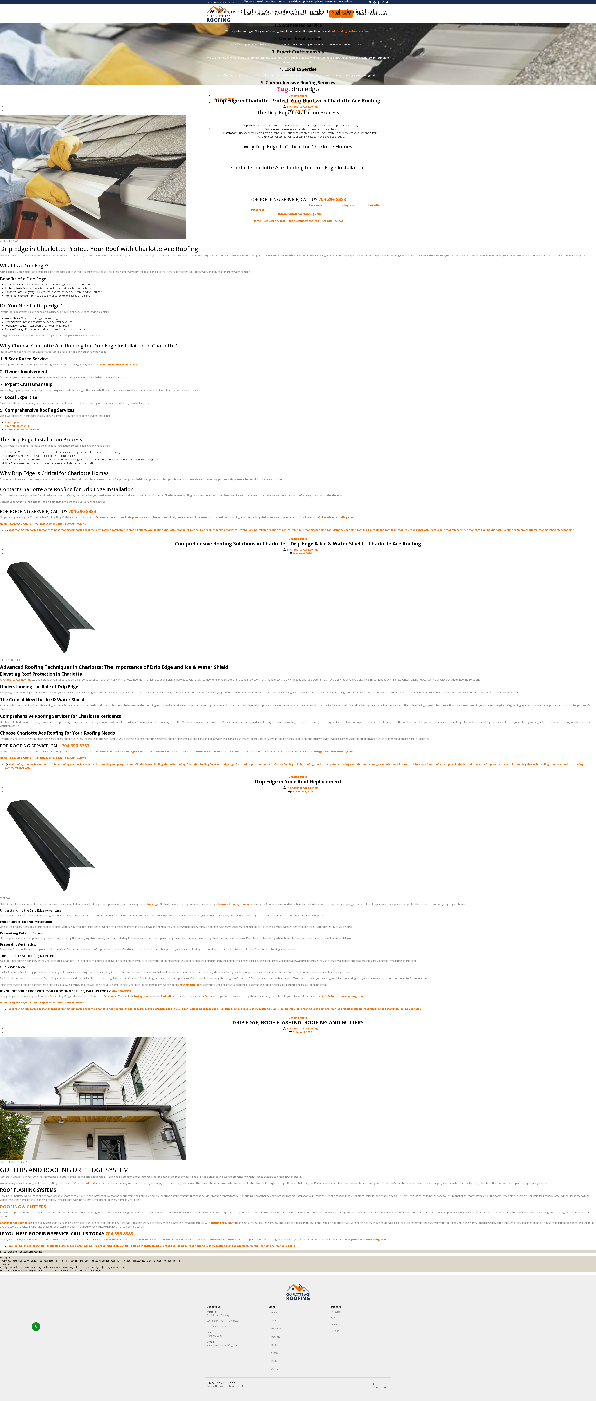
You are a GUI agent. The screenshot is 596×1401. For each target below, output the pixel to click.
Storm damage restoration (300, 102)
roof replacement (95, 1183)
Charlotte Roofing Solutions (204, 764)
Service (274, 1352)
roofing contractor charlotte (556, 530)
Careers (275, 1368)
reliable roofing (279, 1009)
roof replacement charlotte (463, 530)
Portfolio (275, 1336)
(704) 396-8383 (214, 1335)
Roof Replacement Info (303, 221)
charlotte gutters (35, 1246)
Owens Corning (247, 530)
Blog (273, 1344)
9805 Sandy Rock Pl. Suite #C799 (223, 1320)
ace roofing (15, 1246)
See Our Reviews (332, 221)
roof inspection (215, 1246)
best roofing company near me (115, 530)
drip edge (193, 530)
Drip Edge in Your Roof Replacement (298, 781)
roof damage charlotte (341, 530)
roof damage (321, 1009)
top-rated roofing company (235, 904)
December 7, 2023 (302, 791)
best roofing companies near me (74, 530)
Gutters (125, 1246)
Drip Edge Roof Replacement (224, 1009)
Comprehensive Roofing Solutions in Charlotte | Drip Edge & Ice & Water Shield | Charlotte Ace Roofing (298, 543)
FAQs (333, 1318)
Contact (275, 1360)
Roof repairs (300, 95)
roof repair (438, 530)
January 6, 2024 (302, 553)
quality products (221, 1222)
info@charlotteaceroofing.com (222, 1345)
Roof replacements (224, 99)
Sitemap (335, 1330)
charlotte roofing (175, 530)
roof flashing (197, 1246)
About (274, 1320)
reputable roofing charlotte (308, 530)
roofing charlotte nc (261, 1246)
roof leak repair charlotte (414, 530)
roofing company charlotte (520, 530)
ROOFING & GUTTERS (23, 1207)
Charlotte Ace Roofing (149, 530)
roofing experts (189, 984)
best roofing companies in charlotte (30, 530)
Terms (334, 1324)
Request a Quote (274, 221)
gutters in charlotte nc (145, 1246)
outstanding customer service (350, 31)
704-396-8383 (332, 199)
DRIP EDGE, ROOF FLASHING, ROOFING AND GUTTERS (298, 1022)
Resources (336, 1311)
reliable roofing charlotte (274, 530)
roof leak (391, 530)
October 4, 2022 (302, 1032)
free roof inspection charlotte (218, 530)
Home (257, 221)
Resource (276, 1328)
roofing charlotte (492, 530)
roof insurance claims (370, 530)
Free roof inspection (255, 1009)
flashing (87, 1246)
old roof (165, 1246)
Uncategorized (298, 538)
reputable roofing (301, 1009)
